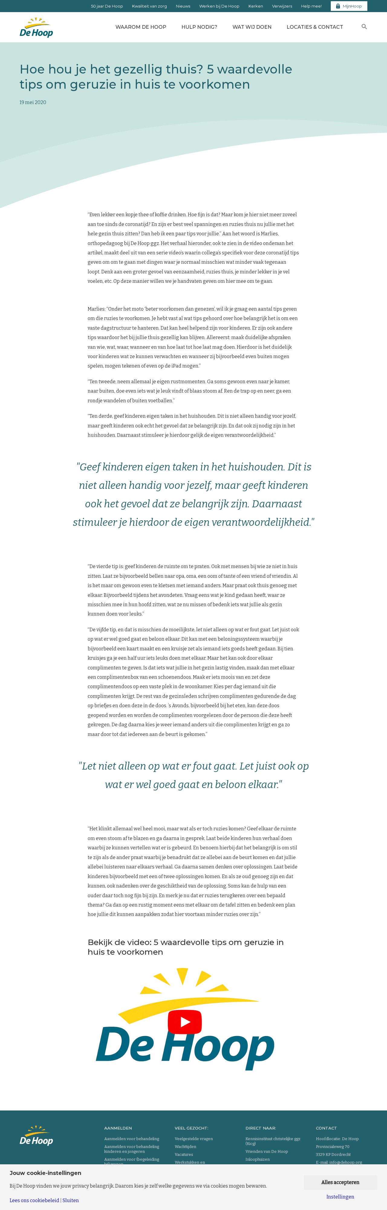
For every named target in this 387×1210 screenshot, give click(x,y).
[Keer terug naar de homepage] (36, 26)
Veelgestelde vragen (194, 1138)
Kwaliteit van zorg (149, 6)
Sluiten (71, 1200)
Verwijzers (282, 6)
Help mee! (311, 6)
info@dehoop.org (346, 1162)
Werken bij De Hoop (219, 6)
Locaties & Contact (315, 27)
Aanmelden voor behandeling (131, 1138)
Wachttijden (185, 1146)
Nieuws (183, 6)
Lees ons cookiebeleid (34, 1200)
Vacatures (184, 1154)
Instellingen (340, 1197)
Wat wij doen (252, 27)
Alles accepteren (340, 1182)
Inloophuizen (258, 1159)
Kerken (256, 6)
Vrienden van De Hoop (267, 1151)
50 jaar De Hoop (107, 6)
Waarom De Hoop (140, 27)
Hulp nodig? (199, 27)
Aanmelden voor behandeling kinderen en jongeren (131, 1149)
